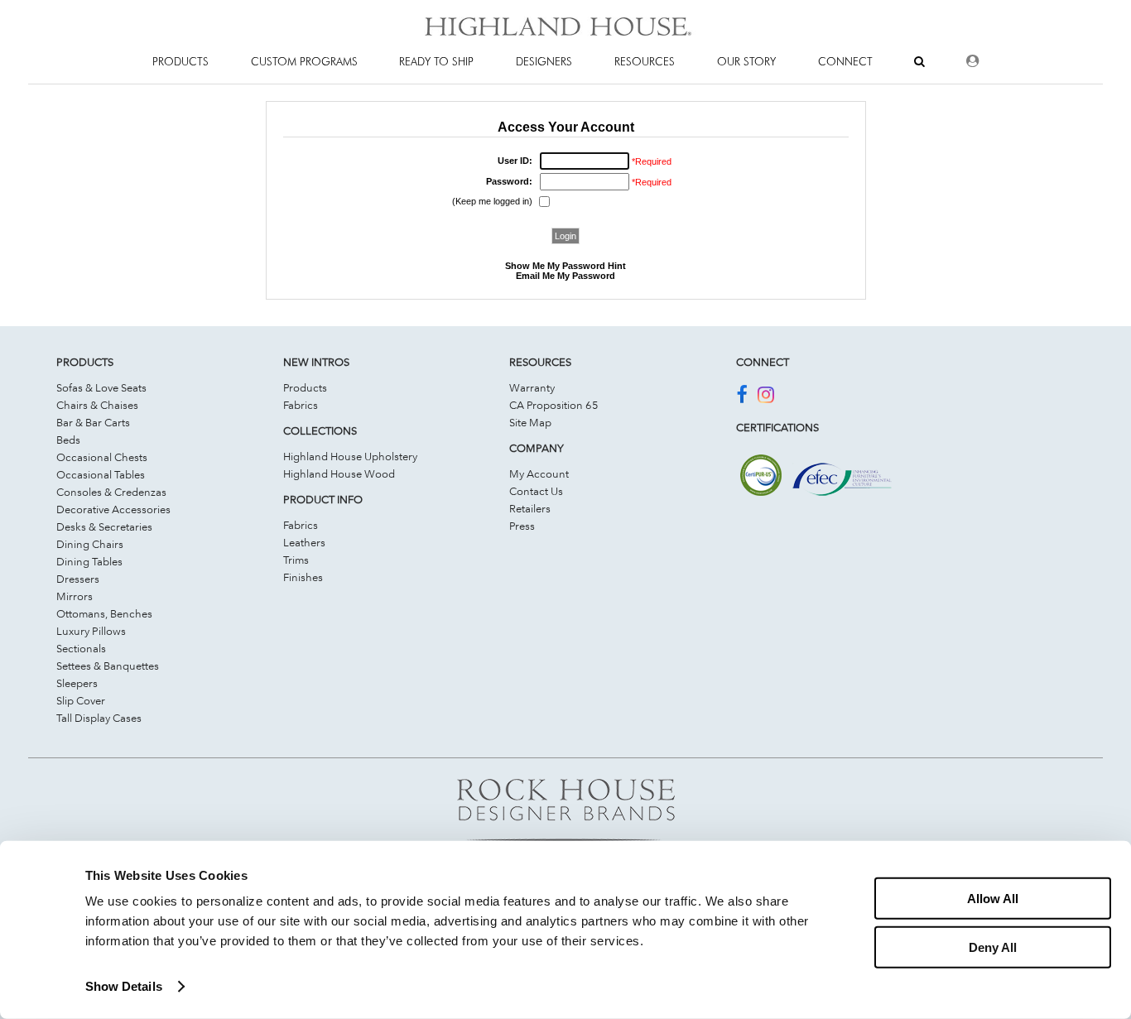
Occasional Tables (100, 474)
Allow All (992, 899)
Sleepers (77, 683)
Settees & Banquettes (107, 665)
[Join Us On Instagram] (766, 397)
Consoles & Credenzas (111, 491)
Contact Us (536, 490)
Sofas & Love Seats (101, 387)
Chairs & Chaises (97, 404)
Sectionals (81, 648)
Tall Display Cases (99, 717)
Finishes (303, 577)
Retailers (530, 508)
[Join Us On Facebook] (741, 397)
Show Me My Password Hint (565, 266)
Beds (68, 439)
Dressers (77, 578)
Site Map (530, 422)
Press (522, 525)
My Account (539, 473)
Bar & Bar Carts (93, 422)
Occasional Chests (101, 457)
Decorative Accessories (113, 509)
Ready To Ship (436, 61)
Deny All (993, 947)
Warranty (532, 387)
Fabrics (300, 404)
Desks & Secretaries (104, 526)
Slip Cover (80, 700)
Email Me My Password (565, 276)
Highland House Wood (339, 473)
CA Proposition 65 (554, 404)
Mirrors (74, 596)
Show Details (123, 986)
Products (305, 387)
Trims (296, 559)
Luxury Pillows (91, 630)
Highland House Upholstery (350, 456)
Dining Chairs (89, 543)
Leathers (304, 542)
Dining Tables (89, 561)
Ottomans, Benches (104, 613)
